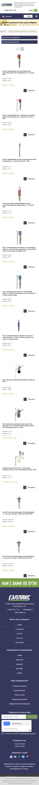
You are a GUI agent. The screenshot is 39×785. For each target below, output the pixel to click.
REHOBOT (19, 664)
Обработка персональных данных (19, 783)
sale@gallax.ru (28, 609)
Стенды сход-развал (19, 686)
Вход (31, 10)
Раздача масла (19, 695)
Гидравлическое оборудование (19, 704)
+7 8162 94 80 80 (19, 744)
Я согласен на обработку (19, 733)
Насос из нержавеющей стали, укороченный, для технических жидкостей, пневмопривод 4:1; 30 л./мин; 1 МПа (18, 72)
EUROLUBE (19, 660)
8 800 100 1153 (19, 746)
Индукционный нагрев (19, 699)
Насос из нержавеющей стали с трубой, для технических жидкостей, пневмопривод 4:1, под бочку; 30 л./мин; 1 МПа (18, 117)
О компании (20, 629)
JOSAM (19, 655)
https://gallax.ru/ (20, 612)
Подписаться (31, 717)
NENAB (19, 673)
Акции (20, 624)
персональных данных (27, 733)
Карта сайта (20, 642)
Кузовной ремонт (19, 690)
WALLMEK (19, 668)
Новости (19, 633)
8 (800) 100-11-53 (10, 10)
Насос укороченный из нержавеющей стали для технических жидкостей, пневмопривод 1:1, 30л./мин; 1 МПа (18, 205)
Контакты (19, 638)
